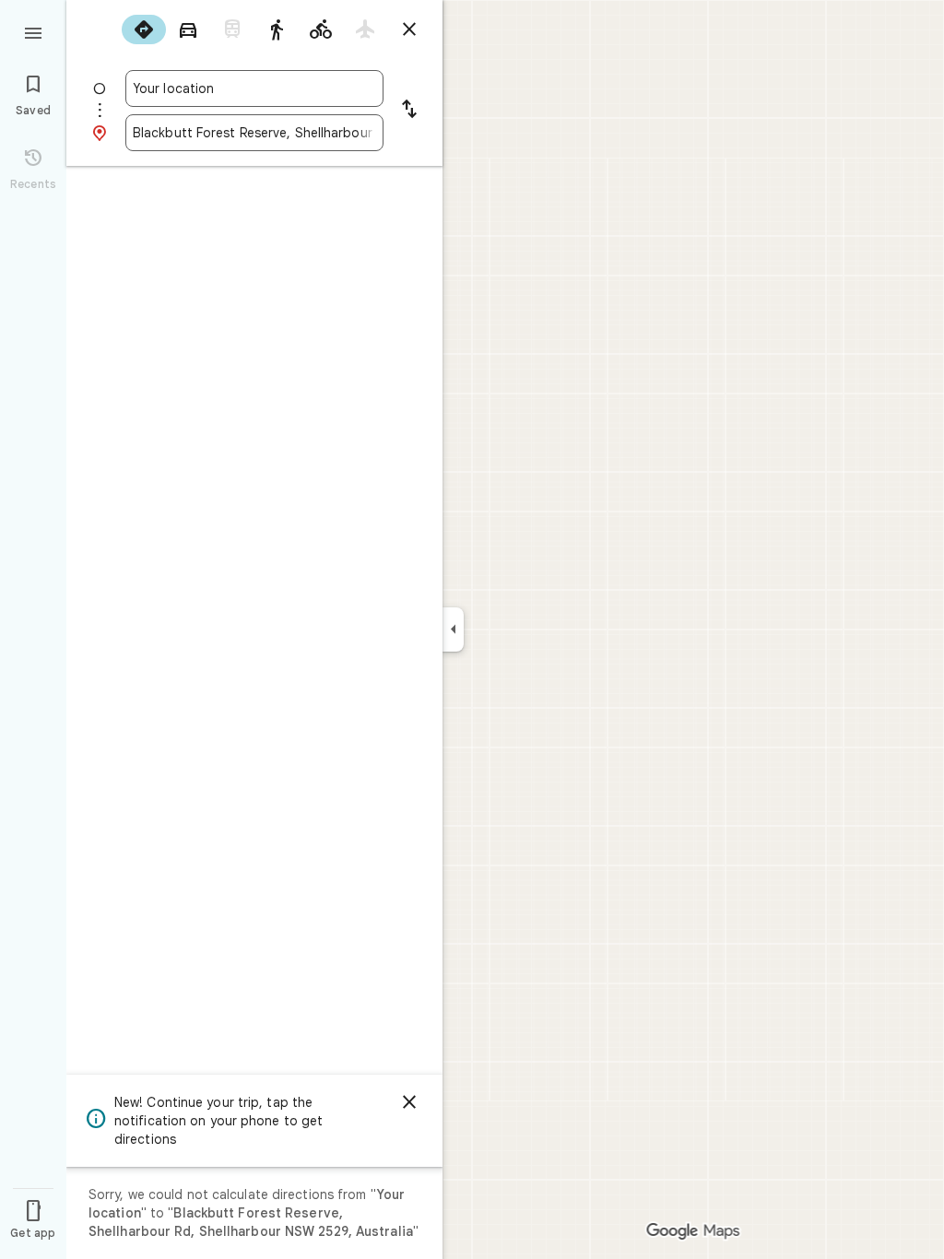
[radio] (144, 29)
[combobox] (254, 88)
